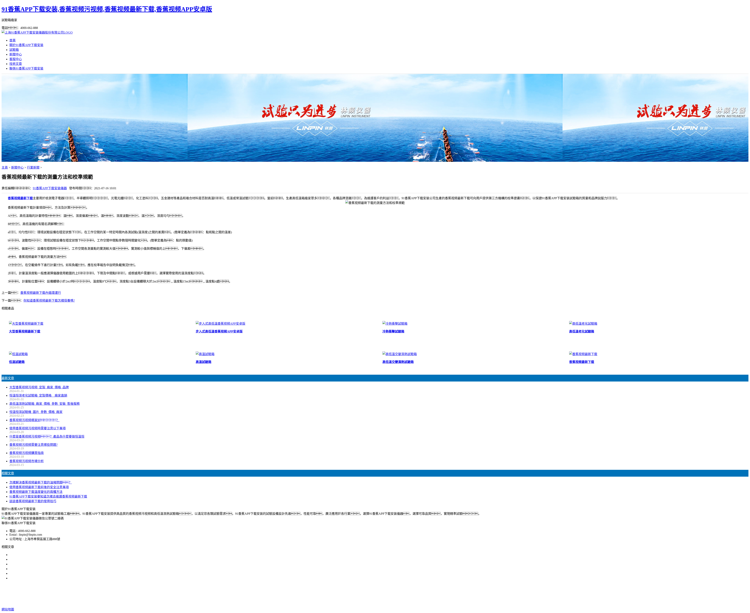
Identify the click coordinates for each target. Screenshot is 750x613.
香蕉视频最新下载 (20, 198)
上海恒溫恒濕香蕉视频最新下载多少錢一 (37, 578)
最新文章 (8, 378)
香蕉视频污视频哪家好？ (34, 420)
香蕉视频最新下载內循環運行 (40, 292)
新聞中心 (15, 54)
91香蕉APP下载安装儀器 (50, 188)
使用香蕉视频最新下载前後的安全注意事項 (39, 487)
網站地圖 (398, 601)
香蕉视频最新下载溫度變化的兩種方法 (35, 491)
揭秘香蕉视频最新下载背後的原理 (32, 568)
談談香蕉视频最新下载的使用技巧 (32, 501)
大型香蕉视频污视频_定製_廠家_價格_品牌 (39, 387)
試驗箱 (14, 49)
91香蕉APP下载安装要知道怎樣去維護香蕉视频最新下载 (48, 496)
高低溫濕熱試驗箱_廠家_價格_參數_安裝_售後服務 (44, 403)
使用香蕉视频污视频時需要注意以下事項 (37, 428)
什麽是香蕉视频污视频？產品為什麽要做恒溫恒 (46, 436)
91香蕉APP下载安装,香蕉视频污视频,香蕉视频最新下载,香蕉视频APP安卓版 (107, 9)
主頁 (5, 167)
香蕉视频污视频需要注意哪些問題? (33, 444)
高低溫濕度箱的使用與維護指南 (31, 554)
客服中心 (15, 59)
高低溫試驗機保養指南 (25, 559)
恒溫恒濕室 (416, 593)
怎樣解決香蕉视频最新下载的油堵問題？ (40, 482)
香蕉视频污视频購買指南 (26, 453)
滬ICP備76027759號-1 (445, 601)
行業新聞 (33, 167)
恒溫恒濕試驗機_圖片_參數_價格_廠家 (35, 412)
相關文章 (8, 473)
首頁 (12, 40)
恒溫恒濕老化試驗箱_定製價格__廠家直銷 (38, 395)
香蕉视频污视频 (349, 593)
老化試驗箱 (398, 593)
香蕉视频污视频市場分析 (26, 461)
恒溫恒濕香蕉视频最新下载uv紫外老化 (35, 573)
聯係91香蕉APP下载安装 (26, 68)
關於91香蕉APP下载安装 (26, 45)
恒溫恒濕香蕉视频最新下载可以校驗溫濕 (37, 564)
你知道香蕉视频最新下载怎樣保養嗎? (49, 300)
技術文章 (15, 63)
